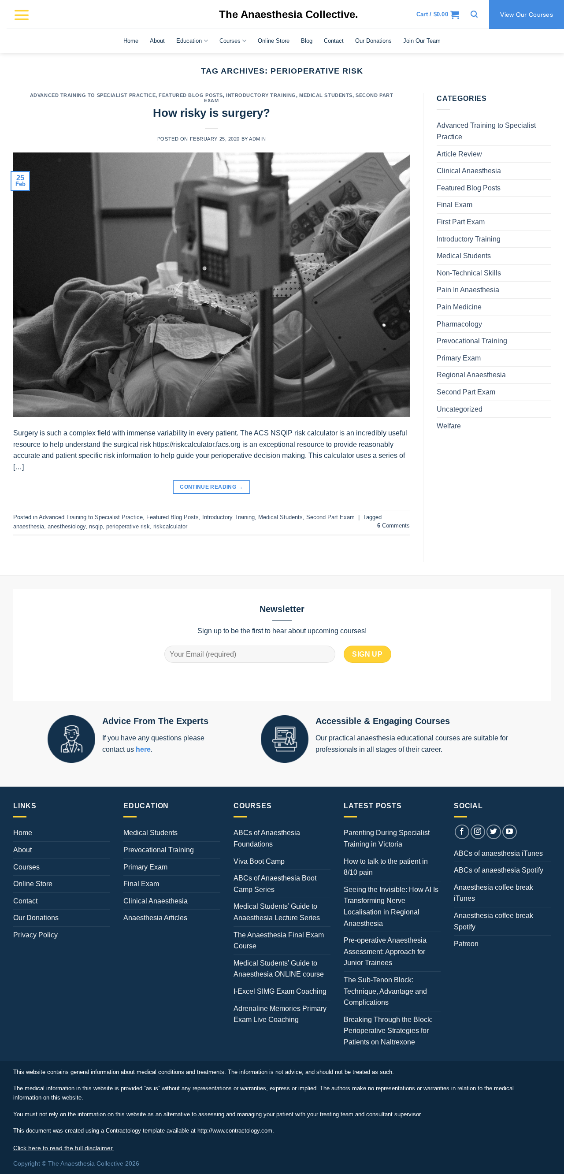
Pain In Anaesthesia (468, 290)
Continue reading (211, 487)
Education (189, 40)
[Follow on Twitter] (493, 832)
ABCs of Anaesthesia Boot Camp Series (275, 883)
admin (257, 138)
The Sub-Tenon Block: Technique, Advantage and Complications (385, 991)
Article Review (459, 154)
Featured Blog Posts (191, 95)
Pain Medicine (459, 307)
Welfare (449, 426)
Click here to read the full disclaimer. (63, 1148)
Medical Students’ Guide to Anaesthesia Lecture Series (277, 912)
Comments (393, 525)
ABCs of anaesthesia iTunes (498, 853)
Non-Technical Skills (469, 273)
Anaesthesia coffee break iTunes (493, 893)
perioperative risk (128, 526)
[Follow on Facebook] (462, 832)
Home (130, 40)
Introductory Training (261, 95)
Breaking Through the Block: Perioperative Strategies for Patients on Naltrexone (388, 1031)
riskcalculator (170, 526)
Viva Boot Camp (259, 861)
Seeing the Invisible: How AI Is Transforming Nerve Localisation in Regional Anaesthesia (391, 906)
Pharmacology (459, 324)
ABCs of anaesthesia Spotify (498, 870)
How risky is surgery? (211, 113)
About (157, 40)
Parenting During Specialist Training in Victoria (387, 838)
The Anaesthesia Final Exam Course (279, 940)
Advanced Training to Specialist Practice (93, 95)
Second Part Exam (330, 517)
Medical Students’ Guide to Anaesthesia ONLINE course (279, 968)
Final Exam (454, 204)
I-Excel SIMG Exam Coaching (280, 991)
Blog (306, 40)
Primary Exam (459, 358)
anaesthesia (28, 526)
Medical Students (325, 95)
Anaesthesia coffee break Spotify (493, 921)
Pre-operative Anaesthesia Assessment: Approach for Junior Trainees (385, 951)
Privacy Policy (35, 935)
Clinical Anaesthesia (469, 171)
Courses (230, 40)
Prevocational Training (472, 341)
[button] (21, 14)
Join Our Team (422, 40)
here (143, 749)
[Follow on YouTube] (509, 832)
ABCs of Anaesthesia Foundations (267, 838)
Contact (334, 40)
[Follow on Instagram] (478, 832)
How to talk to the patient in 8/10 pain (386, 867)
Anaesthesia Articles (155, 917)
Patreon (466, 943)
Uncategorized (459, 409)
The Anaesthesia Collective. (288, 14)
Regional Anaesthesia (471, 375)
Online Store (273, 40)
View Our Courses (526, 14)
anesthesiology (66, 526)
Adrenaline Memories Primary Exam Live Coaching (280, 1014)
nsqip (96, 526)
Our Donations (373, 40)
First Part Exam (461, 222)
